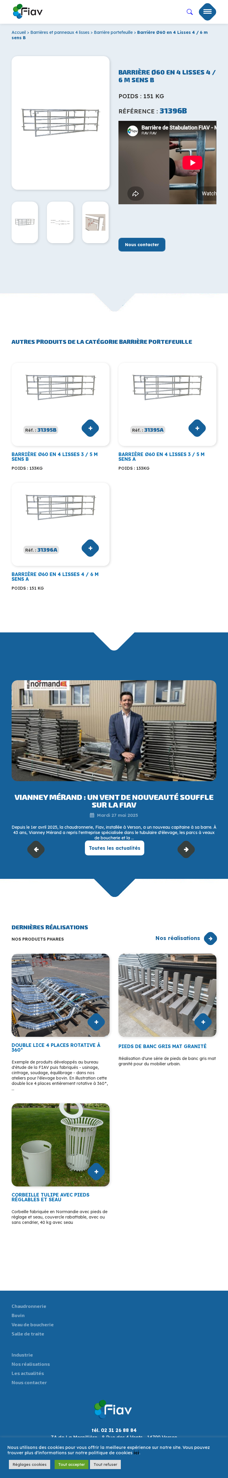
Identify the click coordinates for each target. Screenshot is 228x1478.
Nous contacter (142, 244)
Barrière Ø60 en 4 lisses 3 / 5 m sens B (55, 456)
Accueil (19, 32)
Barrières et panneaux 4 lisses (59, 32)
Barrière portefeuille (113, 32)
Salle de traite (28, 1333)
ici (136, 1452)
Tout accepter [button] (71, 1464)
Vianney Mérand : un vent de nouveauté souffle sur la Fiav (114, 800)
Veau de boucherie (33, 1324)
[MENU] (207, 11)
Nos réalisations (177, 938)
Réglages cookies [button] (29, 1464)
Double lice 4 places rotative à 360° (56, 1047)
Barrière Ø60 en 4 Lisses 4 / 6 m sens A (55, 576)
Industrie (22, 1354)
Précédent (36, 849)
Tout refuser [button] (105, 1464)
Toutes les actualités (114, 848)
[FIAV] (28, 10)
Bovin (18, 1315)
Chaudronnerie (29, 1306)
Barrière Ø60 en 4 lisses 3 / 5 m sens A (161, 456)
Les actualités (28, 1373)
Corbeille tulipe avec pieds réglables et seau (50, 1197)
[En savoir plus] (114, 730)
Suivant (186, 849)
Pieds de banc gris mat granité (162, 1046)
